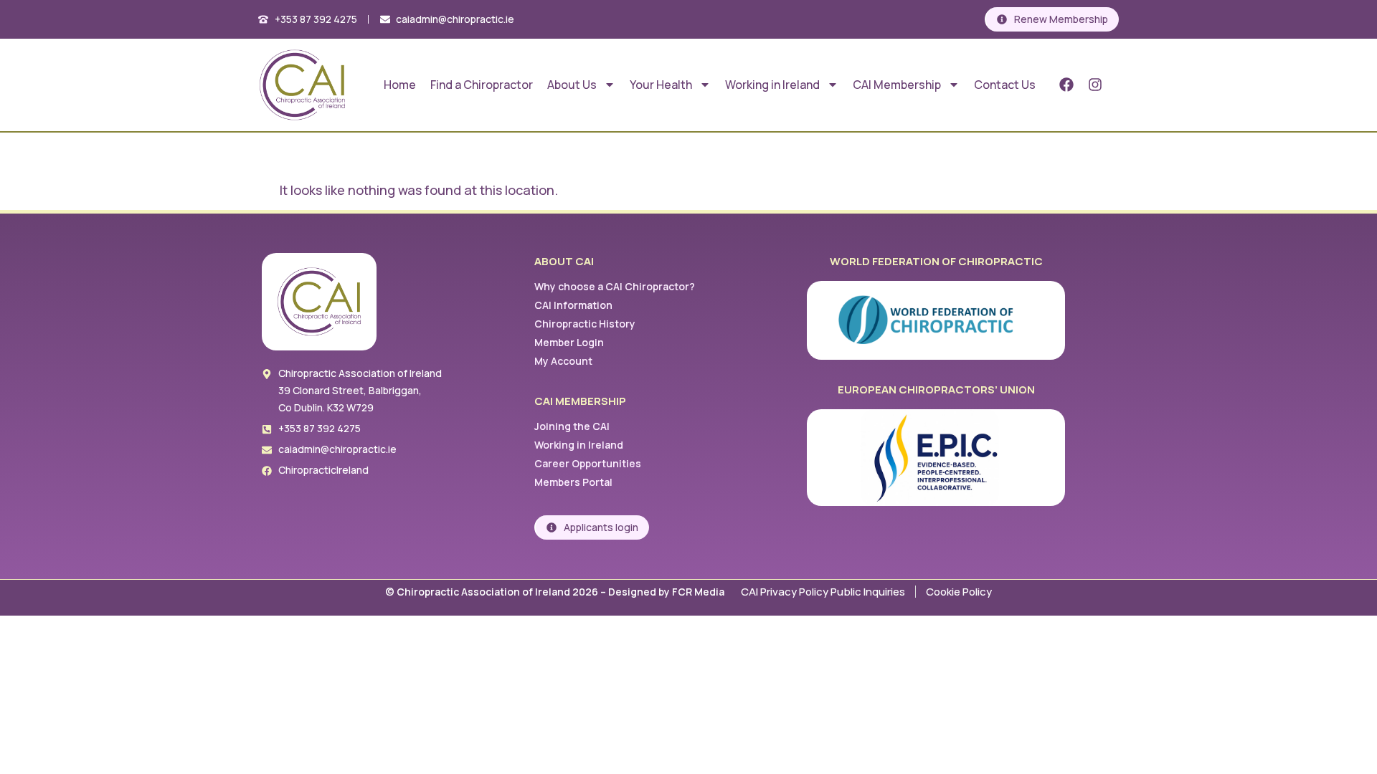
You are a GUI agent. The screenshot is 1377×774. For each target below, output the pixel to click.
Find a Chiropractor (481, 84)
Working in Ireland (772, 84)
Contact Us (1005, 84)
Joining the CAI (572, 426)
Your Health (661, 84)
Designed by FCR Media (667, 591)
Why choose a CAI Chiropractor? (614, 286)
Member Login (569, 342)
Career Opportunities (587, 463)
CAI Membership (897, 84)
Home (400, 84)
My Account (563, 361)
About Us (572, 84)
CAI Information (573, 305)
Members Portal (573, 482)
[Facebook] (1066, 84)
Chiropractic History (584, 323)
